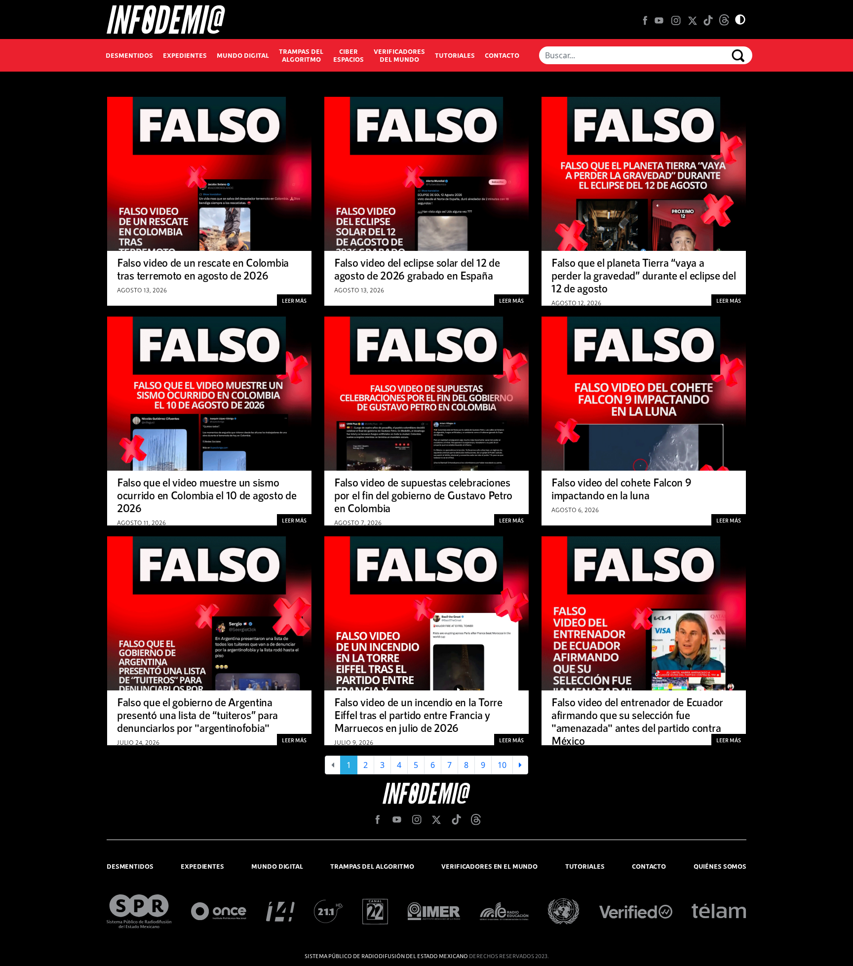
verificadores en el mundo (489, 866)
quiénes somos (720, 866)
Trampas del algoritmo (301, 55)
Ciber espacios (348, 55)
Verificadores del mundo (399, 55)
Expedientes (185, 55)
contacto (649, 866)
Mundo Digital (243, 55)
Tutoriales (455, 55)
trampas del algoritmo (372, 866)
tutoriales (585, 866)
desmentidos (130, 866)
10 (502, 765)
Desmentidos (129, 55)
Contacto (502, 55)
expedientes (202, 866)
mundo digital (277, 866)
